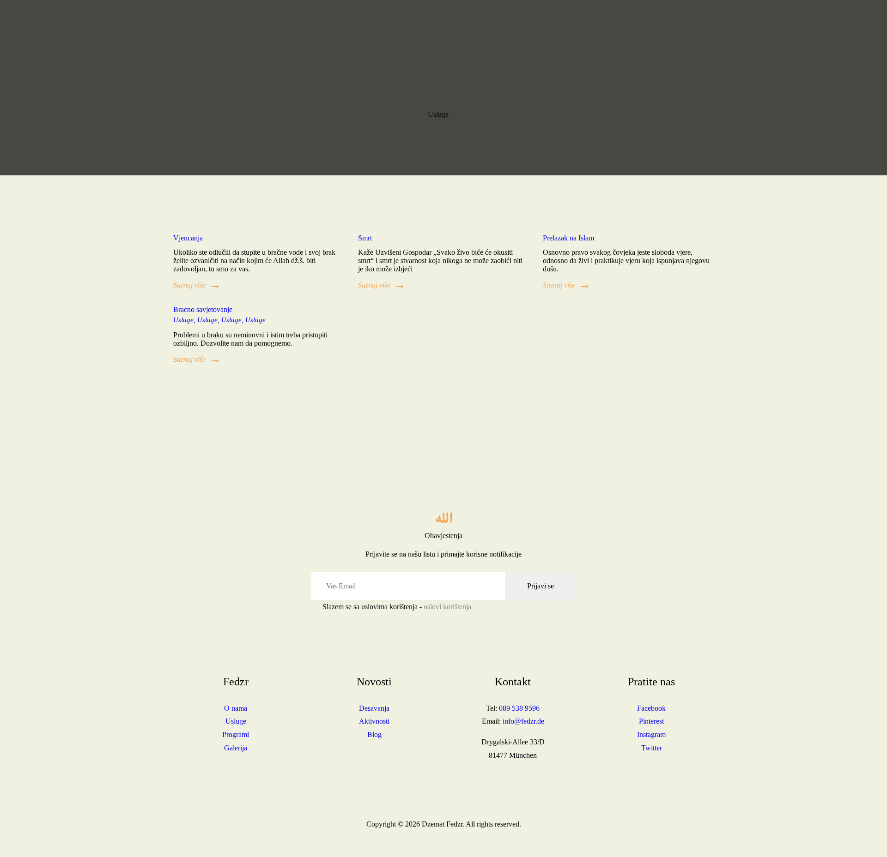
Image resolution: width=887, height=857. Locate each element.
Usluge (255, 320)
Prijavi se (540, 586)
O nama (235, 708)
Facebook (651, 708)
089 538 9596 (519, 708)
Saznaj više (189, 285)
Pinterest (651, 721)
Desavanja (374, 708)
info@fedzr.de (523, 721)
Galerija (235, 748)
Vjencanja (188, 238)
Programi (235, 734)
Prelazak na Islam (568, 238)
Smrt (365, 238)
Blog (374, 734)
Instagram (651, 734)
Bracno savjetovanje (202, 309)
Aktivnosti (374, 721)
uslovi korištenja (447, 607)
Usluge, (185, 320)
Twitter (651, 748)
